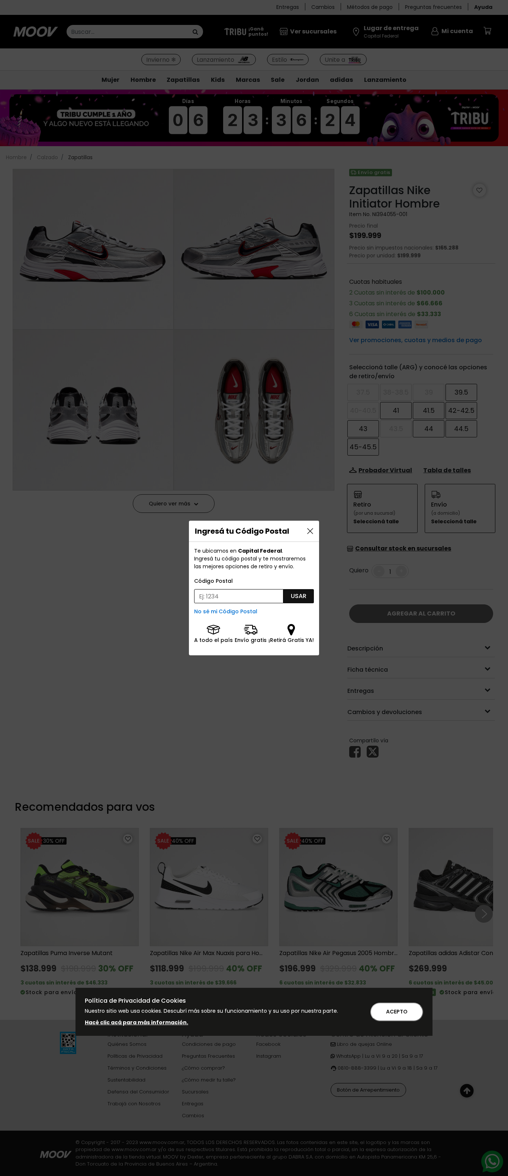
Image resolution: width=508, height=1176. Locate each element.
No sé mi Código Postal (225, 611)
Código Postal (213, 581)
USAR (298, 596)
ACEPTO (397, 1011)
